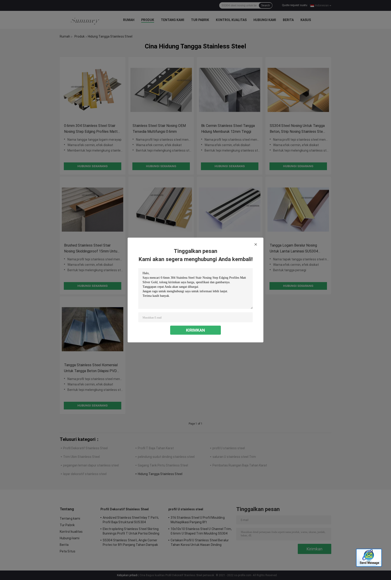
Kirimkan (195, 330)
